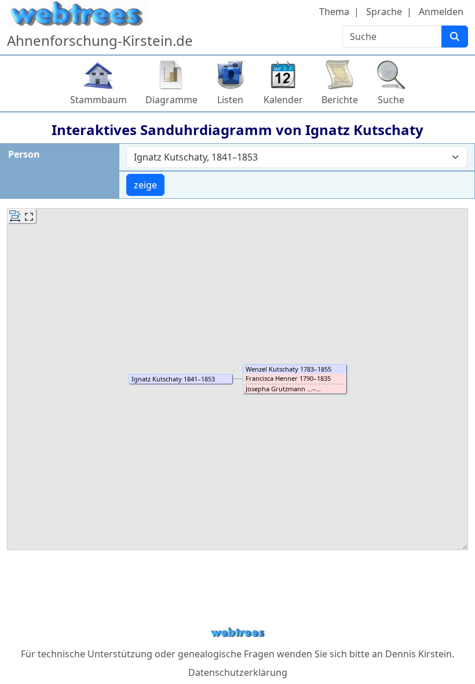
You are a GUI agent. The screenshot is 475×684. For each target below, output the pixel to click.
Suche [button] (391, 99)
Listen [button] (230, 99)
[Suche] (454, 37)
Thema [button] (334, 11)
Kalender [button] (283, 99)
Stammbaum (98, 99)
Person (24, 154)
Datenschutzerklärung (237, 672)
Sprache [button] (384, 11)
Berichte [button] (339, 99)
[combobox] (297, 157)
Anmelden (441, 11)
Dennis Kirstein (418, 653)
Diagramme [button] (171, 99)
